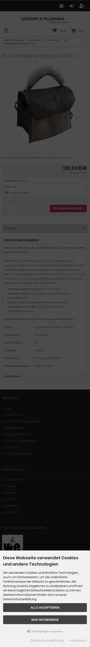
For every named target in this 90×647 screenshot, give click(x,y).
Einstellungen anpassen (47, 631)
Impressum (78, 640)
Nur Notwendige (45, 619)
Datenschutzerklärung (47, 640)
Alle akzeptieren (45, 607)
